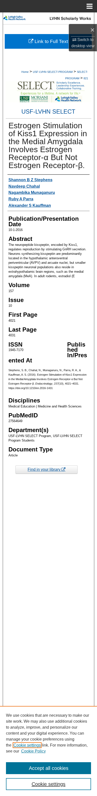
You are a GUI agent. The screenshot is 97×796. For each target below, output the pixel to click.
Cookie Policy (33, 751)
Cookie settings (27, 745)
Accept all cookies (48, 768)
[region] (48, 751)
